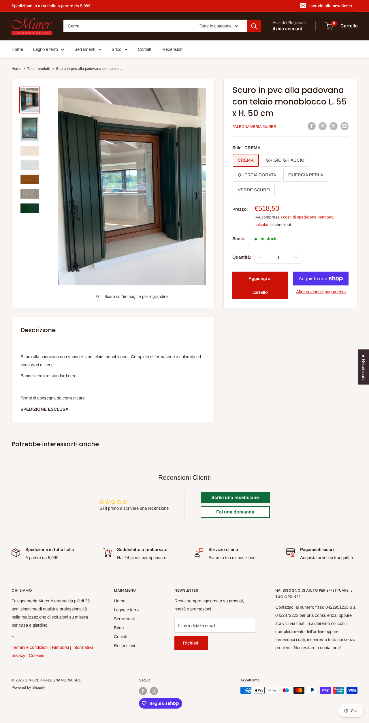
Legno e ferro (45, 49)
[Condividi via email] (344, 126)
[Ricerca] (254, 26)
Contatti (145, 49)
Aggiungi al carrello (260, 285)
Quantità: (241, 257)
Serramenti (84, 49)
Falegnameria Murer (254, 126)
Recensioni (172, 49)
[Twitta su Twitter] (334, 126)
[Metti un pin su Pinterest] (323, 126)
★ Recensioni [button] (363, 367)
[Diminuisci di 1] (261, 257)
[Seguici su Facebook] (143, 691)
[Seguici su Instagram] (154, 691)
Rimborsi (60, 647)
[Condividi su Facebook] (312, 126)
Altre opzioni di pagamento (321, 291)
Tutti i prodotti (38, 68)
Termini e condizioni (30, 647)
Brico (116, 49)
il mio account (287, 29)
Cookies (36, 655)
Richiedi (191, 642)
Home (17, 49)
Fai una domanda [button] (235, 511)
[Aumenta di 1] (296, 257)
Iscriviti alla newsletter (330, 5)
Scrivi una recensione (235, 497)
